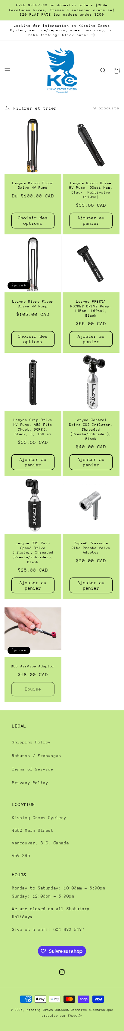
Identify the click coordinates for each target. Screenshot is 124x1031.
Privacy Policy (30, 782)
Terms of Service (33, 769)
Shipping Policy (31, 742)
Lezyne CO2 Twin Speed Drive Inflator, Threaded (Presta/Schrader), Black (33, 552)
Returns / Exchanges (36, 755)
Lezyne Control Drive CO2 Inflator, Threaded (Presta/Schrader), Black (91, 429)
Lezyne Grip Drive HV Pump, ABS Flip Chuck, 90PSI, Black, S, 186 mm (33, 427)
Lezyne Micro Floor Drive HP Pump (33, 304)
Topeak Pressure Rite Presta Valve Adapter (91, 547)
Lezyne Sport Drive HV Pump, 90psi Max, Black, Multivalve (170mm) (91, 190)
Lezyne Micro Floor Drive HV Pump (33, 185)
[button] (7, 70)
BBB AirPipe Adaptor (32, 666)
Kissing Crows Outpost (48, 1010)
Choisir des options (33, 220)
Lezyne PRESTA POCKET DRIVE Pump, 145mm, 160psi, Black (91, 309)
